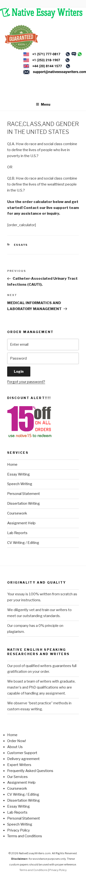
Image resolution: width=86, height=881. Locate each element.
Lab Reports (17, 533)
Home (12, 464)
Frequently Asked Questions (30, 771)
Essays (21, 244)
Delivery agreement (23, 759)
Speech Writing (19, 484)
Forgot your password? (26, 382)
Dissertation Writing (23, 503)
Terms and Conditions (24, 836)
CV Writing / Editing (23, 543)
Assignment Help (21, 523)
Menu (45, 104)
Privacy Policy (18, 830)
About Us (15, 747)
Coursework (17, 513)
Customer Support (22, 753)
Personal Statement (23, 494)
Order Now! (16, 741)
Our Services (17, 777)
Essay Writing (18, 474)
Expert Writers (19, 765)
